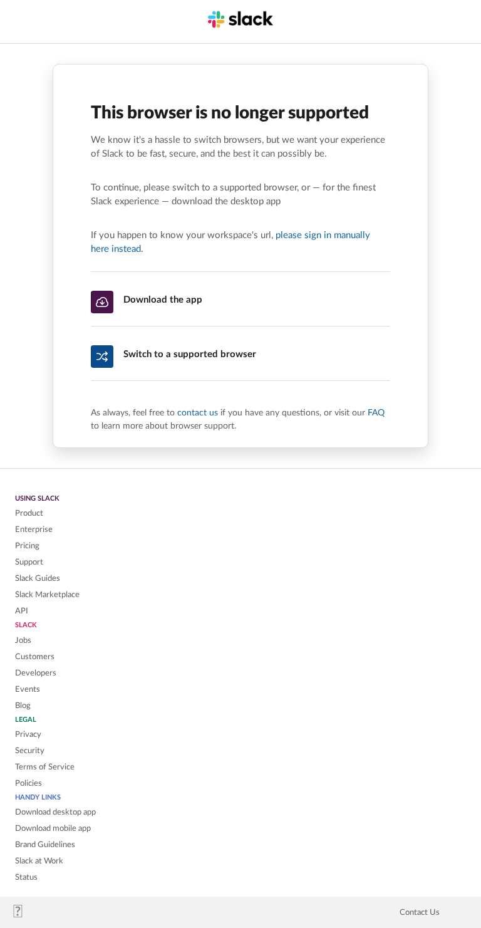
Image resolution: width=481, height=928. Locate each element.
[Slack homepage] (23, 914)
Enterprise (34, 529)
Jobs (23, 640)
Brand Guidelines (45, 844)
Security (29, 750)
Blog (23, 705)
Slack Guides (37, 578)
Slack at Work (39, 861)
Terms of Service (45, 767)
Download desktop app (55, 812)
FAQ (376, 412)
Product (29, 513)
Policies (28, 783)
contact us (197, 412)
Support (29, 562)
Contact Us (420, 912)
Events (27, 689)
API (21, 611)
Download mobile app (53, 828)
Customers (34, 656)
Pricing (27, 545)
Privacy (28, 734)
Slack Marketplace (47, 594)
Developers (35, 673)
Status (26, 877)
